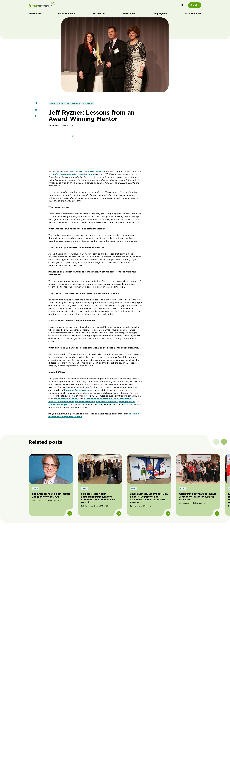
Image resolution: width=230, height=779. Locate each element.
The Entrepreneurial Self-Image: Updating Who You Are (51, 495)
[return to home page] (42, 5)
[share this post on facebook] (36, 103)
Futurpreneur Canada (67, 399)
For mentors (99, 13)
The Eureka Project (58, 404)
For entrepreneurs (67, 13)
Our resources (129, 13)
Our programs (160, 13)
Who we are (35, 13)
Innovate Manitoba (85, 401)
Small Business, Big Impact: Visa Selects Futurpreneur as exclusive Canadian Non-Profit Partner (149, 498)
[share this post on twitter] (36, 110)
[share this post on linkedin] (36, 116)
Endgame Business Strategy (79, 390)
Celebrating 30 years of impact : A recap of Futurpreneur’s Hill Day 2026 (198, 496)
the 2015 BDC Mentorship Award (85, 171)
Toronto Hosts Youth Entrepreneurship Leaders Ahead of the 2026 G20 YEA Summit (98, 498)
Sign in (194, 5)
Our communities (192, 13)
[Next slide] (224, 442)
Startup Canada (127, 401)
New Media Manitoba (107, 401)
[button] (182, 5)
